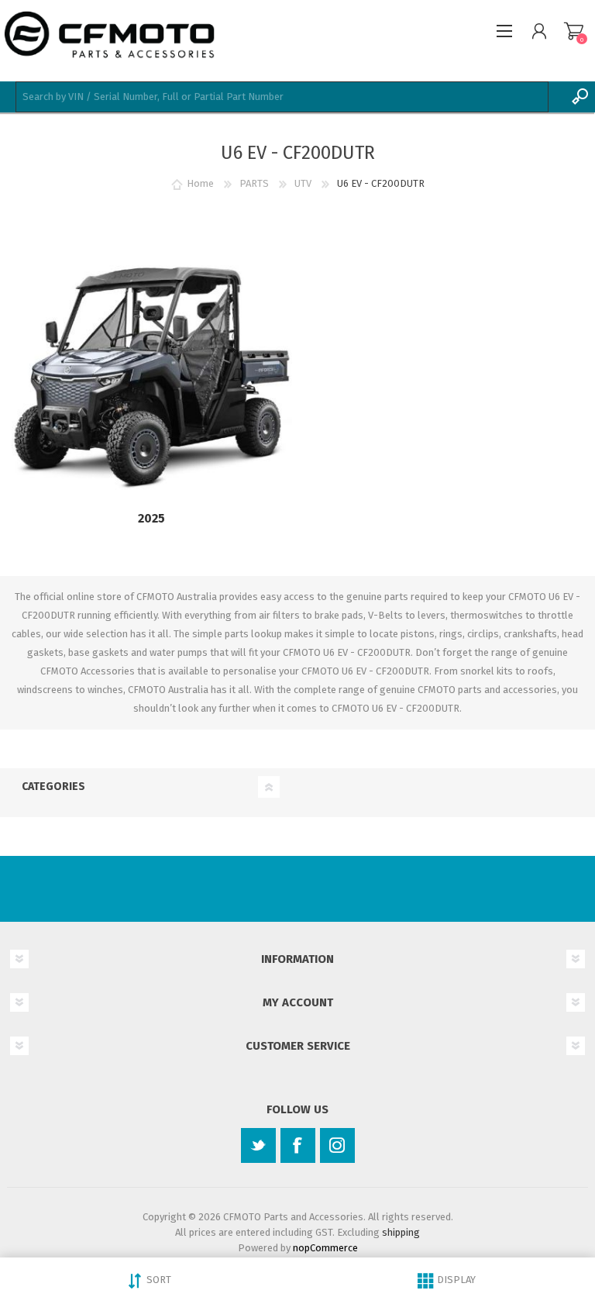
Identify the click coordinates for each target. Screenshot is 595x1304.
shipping (401, 1232)
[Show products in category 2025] (152, 379)
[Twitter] (258, 1145)
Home (200, 183)
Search (579, 96)
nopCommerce (325, 1248)
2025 (151, 518)
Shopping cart (573, 31)
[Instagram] (337, 1145)
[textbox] (282, 96)
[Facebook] (297, 1145)
